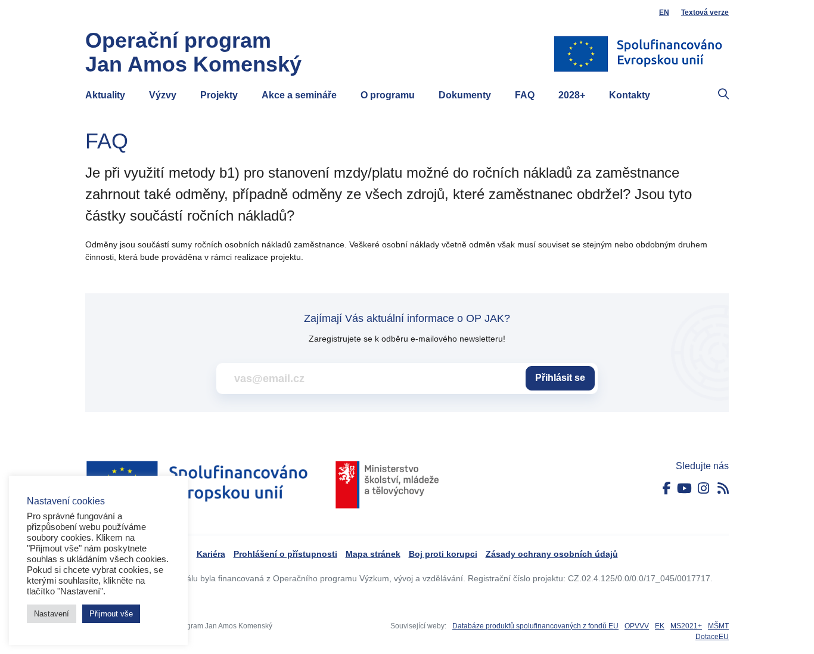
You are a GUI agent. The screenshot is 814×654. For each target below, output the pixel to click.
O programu (388, 95)
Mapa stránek (373, 554)
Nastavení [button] (51, 613)
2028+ (571, 95)
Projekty (219, 95)
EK (659, 626)
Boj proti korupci (443, 554)
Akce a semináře (299, 95)
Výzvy (162, 95)
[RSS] (723, 488)
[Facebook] (667, 488)
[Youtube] (684, 488)
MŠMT (718, 626)
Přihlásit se (560, 378)
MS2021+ (686, 626)
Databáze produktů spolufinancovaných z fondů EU (535, 626)
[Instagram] (703, 488)
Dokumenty (465, 95)
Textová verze (705, 12)
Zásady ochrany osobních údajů (552, 554)
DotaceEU (712, 637)
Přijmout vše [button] (111, 613)
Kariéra (211, 554)
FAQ (525, 95)
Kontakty (629, 95)
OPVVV (637, 626)
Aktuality (105, 95)
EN (664, 12)
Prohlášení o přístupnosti (285, 554)
